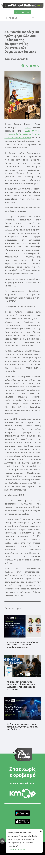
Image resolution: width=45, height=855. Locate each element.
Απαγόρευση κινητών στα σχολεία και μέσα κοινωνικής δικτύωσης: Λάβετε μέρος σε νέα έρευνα (21, 685)
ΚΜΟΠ (27, 127)
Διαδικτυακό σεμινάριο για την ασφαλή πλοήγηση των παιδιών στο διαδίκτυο (22, 727)
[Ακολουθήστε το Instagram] (9, 18)
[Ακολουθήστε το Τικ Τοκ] (16, 18)
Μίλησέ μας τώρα (22, 12)
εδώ (13, 285)
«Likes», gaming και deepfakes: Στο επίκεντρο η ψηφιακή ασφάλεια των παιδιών (22, 645)
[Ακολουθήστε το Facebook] (6, 18)
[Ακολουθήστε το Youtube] (13, 18)
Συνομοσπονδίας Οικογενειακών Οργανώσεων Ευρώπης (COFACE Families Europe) (22, 134)
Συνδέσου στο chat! (17, 849)
